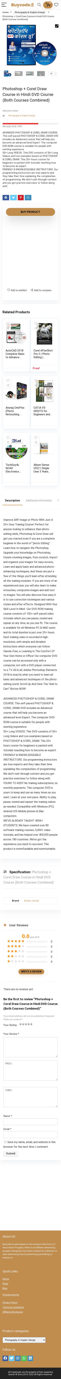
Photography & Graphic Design (30, 12)
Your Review (11, 1033)
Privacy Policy (10, 1302)
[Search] (39, 5)
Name (7, 1116)
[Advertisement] (30, 252)
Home (5, 12)
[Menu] (4, 5)
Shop (5, 1283)
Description (12, 500)
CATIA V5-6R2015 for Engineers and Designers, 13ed (43, 412)
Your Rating (10, 1025)
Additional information (39, 500)
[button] (56, 26)
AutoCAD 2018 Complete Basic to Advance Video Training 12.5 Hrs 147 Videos (15, 359)
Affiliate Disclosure (13, 1312)
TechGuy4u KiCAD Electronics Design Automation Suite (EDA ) (13, 473)
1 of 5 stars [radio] (20, 1024)
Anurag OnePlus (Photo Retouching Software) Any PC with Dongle (15, 414)
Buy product (30, 212)
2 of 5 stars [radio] (22, 1024)
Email (7, 1129)
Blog (5, 1288)
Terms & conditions (13, 1307)
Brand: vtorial (31, 900)
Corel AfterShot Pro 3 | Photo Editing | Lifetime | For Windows (43, 357)
